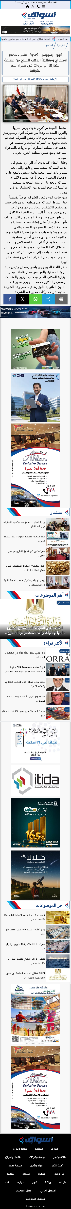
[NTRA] (35, 743)
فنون (34, 1182)
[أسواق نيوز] (38, 16)
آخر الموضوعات (50, 905)
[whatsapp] (35, 299)
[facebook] (9, 299)
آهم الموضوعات (49, 595)
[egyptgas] (35, 1014)
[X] (22, 299)
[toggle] (7, 18)
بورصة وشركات (37, 1157)
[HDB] (35, 350)
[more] (43, 6)
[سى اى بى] (35, 33)
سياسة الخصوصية (35, 1199)
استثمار (49, 45)
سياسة (10, 1174)
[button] (4, 30)
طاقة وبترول (59, 1157)
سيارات (26, 1174)
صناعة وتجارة (20, 1149)
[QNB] (35, 397)
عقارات (54, 1149)
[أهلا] (35, 466)
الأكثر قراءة (53, 643)
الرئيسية (61, 45)
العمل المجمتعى (23, 1190)
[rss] (33, 6)
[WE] (35, 312)
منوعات (62, 1182)
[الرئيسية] (27, 6)
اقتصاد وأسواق (13, 1157)
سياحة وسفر (15, 1165)
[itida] (35, 781)
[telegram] (48, 299)
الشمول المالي (48, 1190)
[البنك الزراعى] (35, 823)
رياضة (48, 1182)
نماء (7, 1182)
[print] (61, 299)
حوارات (20, 1182)
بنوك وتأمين (36, 1165)
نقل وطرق (59, 1174)
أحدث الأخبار (57, 1165)
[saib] (35, 875)
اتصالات (41, 1174)
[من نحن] (38, 6)
